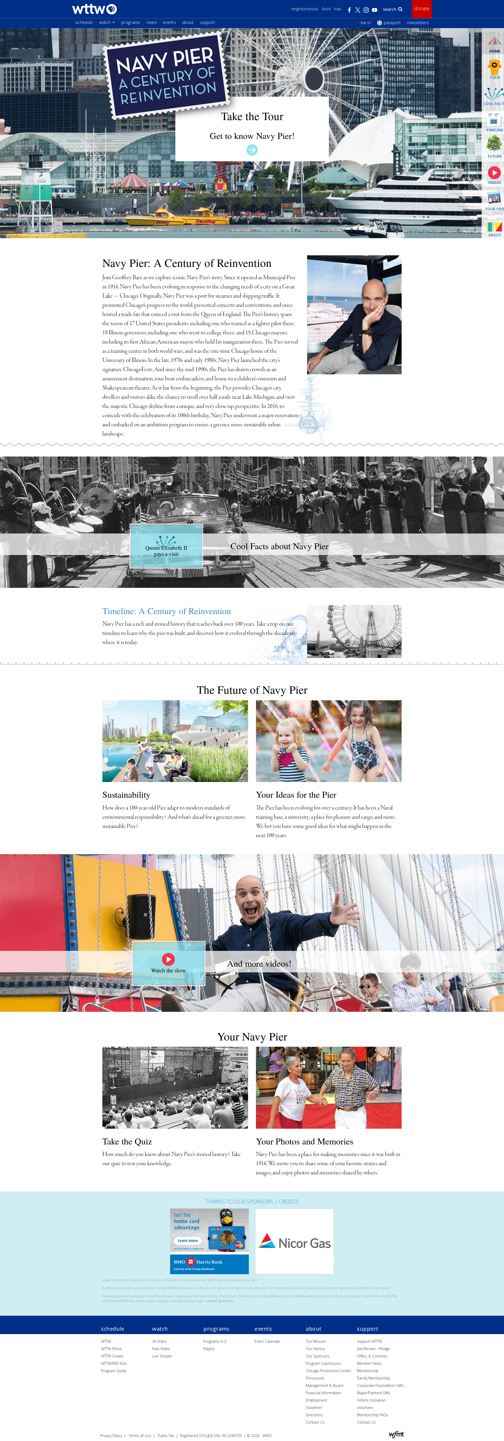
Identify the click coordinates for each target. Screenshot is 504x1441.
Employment (316, 1400)
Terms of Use (140, 1435)
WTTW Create (112, 1356)
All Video (159, 1341)
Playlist (209, 1348)
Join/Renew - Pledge (373, 1348)
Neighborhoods (304, 8)
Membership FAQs (372, 1414)
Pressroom (315, 1378)
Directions (314, 1414)
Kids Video (161, 1348)
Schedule (84, 22)
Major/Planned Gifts (373, 1392)
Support (207, 22)
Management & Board (324, 1385)
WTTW (106, 1341)
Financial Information (323, 1392)
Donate (421, 8)
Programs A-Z (215, 1341)
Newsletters (418, 22)
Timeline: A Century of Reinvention (166, 611)
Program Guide (114, 1370)
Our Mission (316, 1341)
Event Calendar (267, 1341)
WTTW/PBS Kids (114, 1363)
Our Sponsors (317, 1356)
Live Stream (162, 1356)
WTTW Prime (111, 1348)
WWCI (267, 1435)
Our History (315, 1348)
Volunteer (314, 1407)
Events (169, 22)
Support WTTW (369, 1341)
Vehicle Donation (371, 1400)
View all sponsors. (219, 1300)
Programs (130, 22)
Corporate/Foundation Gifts (380, 1385)
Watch (105, 22)
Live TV (366, 22)
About (188, 22)
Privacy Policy (111, 1435)
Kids (337, 8)
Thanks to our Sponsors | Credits (252, 1201)
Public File (166, 1435)
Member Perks (369, 1363)
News (151, 22)
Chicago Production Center (328, 1370)
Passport (392, 22)
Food (326, 8)
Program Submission (323, 1363)
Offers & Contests (372, 1356)
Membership (368, 1370)
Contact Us (315, 1422)
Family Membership (373, 1378)
